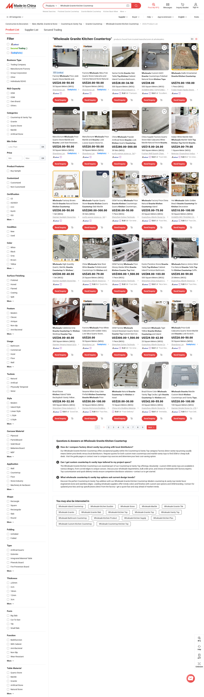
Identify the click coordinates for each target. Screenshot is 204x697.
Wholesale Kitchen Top (118, 512)
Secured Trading (53, 29)
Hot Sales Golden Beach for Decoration (184, 203)
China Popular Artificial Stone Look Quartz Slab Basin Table (124, 139)
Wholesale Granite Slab (91, 512)
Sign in (195, 7)
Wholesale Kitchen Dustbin (101, 506)
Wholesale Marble (149, 506)
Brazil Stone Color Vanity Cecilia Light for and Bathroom (155, 394)
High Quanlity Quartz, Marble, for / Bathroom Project (63, 267)
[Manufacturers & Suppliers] (21, 6)
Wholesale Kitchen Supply (135, 518)
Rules (196, 17)
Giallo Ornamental (184, 74)
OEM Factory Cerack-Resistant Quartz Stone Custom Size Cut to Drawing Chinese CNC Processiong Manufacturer (125, 330)
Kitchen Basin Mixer (110, 11)
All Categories (15, 17)
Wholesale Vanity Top (170, 512)
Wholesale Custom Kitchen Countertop (75, 524)
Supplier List (31, 29)
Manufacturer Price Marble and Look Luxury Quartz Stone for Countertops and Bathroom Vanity (95, 139)
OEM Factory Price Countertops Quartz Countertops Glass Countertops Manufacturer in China (125, 203)
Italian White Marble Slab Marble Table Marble (183, 139)
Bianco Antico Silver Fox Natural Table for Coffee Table (184, 267)
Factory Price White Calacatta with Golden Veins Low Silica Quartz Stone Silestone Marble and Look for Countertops (95, 330)
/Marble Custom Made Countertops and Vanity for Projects (184, 394)
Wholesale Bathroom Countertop (73, 518)
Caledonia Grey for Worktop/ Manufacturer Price (66, 331)
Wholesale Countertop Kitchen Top (114, 524)
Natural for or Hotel (123, 394)
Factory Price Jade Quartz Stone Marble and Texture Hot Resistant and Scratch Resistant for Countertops (65, 77)
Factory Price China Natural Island (155, 203)
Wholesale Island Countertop (71, 506)
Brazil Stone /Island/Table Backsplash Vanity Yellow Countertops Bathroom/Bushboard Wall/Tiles (64, 394)
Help (149, 17)
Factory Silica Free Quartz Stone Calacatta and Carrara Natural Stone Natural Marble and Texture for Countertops (95, 76)
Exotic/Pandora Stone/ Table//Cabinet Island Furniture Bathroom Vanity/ (155, 267)
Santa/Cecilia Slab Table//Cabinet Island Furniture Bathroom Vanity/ (123, 76)
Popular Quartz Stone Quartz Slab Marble (95, 203)
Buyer (134, 17)
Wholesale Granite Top (144, 512)
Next (150, 427)
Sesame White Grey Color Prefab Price (94, 394)
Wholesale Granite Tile (173, 506)
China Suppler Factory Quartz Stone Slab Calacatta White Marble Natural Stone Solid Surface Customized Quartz (154, 139)
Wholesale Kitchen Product (105, 518)
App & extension (165, 17)
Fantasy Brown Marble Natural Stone (65, 203)
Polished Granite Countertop (68, 11)
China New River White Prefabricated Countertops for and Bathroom (94, 267)
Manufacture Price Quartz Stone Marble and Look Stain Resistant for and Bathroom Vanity (65, 139)
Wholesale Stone (127, 506)
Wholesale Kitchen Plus (163, 518)
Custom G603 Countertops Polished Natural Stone (154, 76)
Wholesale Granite (66, 512)
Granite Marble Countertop (91, 11)
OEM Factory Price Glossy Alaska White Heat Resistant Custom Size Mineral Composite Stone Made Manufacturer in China (125, 267)
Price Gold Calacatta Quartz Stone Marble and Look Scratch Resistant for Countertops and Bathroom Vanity (184, 330)
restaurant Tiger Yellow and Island (153, 330)
